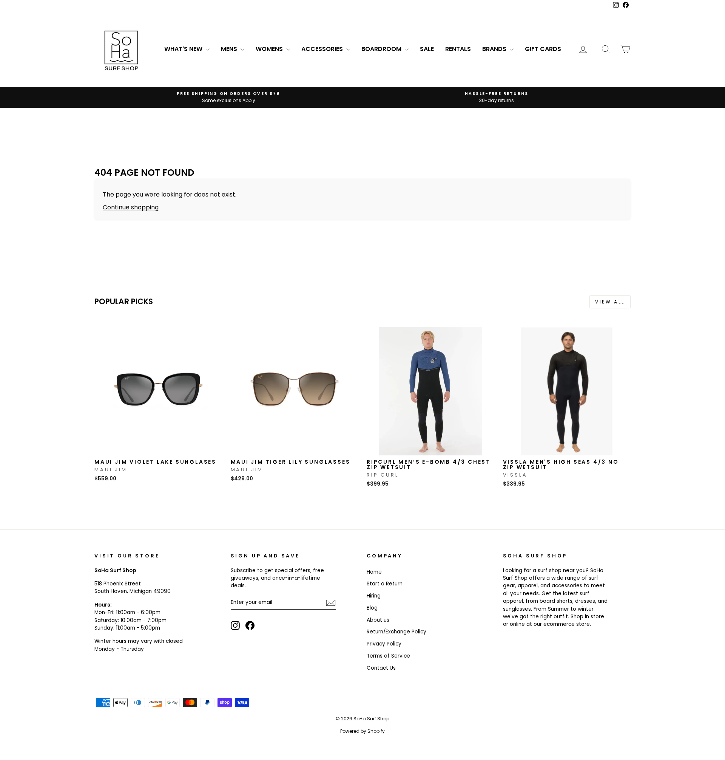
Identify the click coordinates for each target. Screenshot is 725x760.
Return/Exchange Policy (396, 631)
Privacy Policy (384, 643)
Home (374, 572)
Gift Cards (543, 49)
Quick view (158, 447)
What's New (184, 49)
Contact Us (381, 668)
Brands (495, 49)
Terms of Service (388, 655)
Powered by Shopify (362, 731)
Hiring (374, 595)
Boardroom (382, 49)
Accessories (322, 49)
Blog (372, 607)
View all (610, 302)
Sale (427, 49)
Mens (230, 49)
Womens (270, 49)
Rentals (458, 49)
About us (378, 620)
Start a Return (385, 583)
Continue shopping (131, 207)
